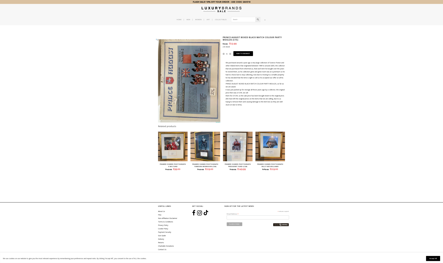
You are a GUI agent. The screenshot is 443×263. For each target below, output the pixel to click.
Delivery (161, 239)
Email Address (232, 214)
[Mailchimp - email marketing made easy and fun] (281, 224)
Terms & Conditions (165, 222)
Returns (161, 242)
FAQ (159, 215)
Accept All (433, 258)
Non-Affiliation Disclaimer (167, 218)
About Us (161, 211)
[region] (221, 257)
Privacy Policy (163, 225)
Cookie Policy (163, 229)
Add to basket (243, 53)
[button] (187, 39)
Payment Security (164, 232)
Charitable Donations (166, 246)
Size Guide (162, 235)
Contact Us (162, 249)
